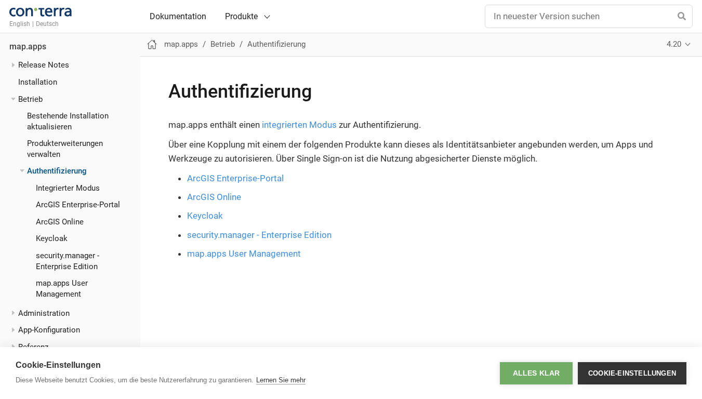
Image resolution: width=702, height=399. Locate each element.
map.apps (27, 46)
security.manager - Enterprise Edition (259, 235)
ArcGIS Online (60, 222)
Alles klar (536, 373)
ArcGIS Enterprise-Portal (78, 204)
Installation (37, 82)
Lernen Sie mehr (281, 380)
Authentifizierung (57, 171)
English (19, 24)
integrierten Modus (299, 124)
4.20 (674, 44)
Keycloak (52, 238)
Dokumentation (178, 16)
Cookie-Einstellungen (632, 373)
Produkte (241, 16)
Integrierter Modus (68, 188)
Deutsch (47, 24)
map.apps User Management (244, 253)
